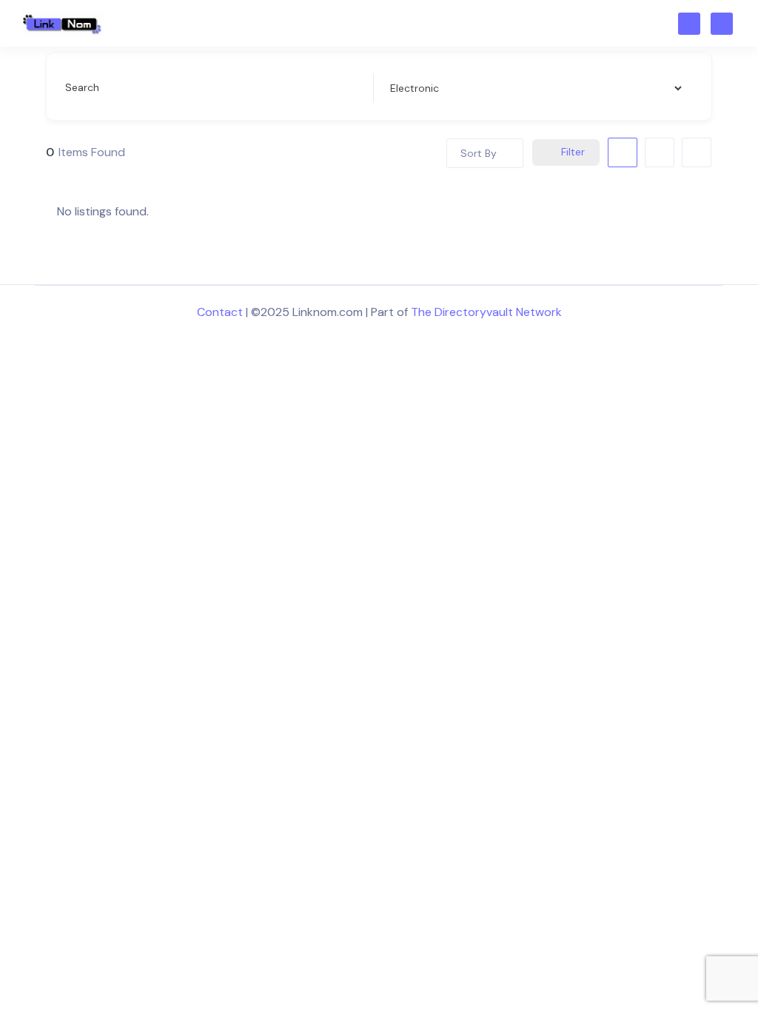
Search (82, 87)
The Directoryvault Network (486, 312)
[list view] (659, 152)
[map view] (696, 152)
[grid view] (622, 152)
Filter (573, 151)
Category (410, 87)
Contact (220, 312)
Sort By (478, 153)
